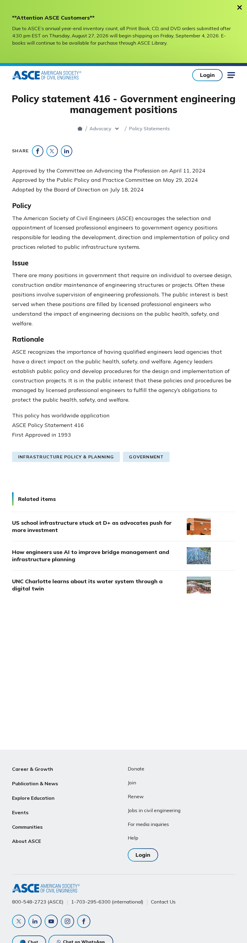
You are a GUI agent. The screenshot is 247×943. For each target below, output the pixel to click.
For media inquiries (148, 824)
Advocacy (100, 128)
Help (133, 838)
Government (146, 457)
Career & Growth (32, 769)
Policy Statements (149, 128)
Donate (136, 769)
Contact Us (163, 902)
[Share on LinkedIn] (66, 151)
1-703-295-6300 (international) (107, 902)
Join (132, 783)
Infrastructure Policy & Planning (66, 457)
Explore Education (33, 798)
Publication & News (35, 783)
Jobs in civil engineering (154, 810)
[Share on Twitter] (52, 151)
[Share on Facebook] (37, 151)
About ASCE (26, 841)
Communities (27, 827)
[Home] (80, 128)
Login (207, 74)
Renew (136, 796)
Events (20, 812)
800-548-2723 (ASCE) (38, 902)
